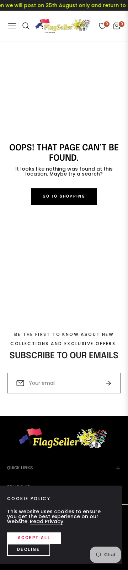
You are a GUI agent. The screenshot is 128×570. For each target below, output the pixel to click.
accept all (34, 538)
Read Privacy (46, 521)
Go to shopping (64, 196)
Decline (28, 550)
